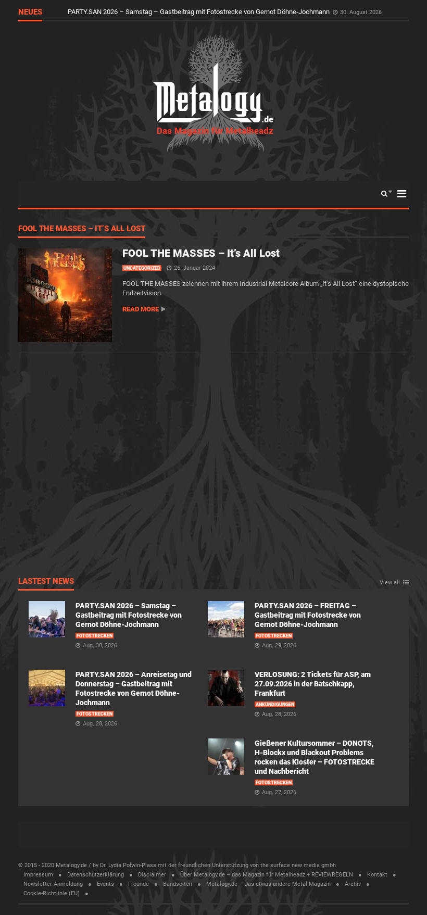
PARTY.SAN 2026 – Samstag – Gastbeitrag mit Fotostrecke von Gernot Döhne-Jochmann (199, 12)
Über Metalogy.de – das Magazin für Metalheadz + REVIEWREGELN (266, 874)
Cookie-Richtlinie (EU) (51, 893)
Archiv (353, 884)
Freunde (138, 884)
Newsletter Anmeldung (53, 884)
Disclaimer (152, 874)
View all (390, 583)
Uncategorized (141, 268)
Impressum (38, 874)
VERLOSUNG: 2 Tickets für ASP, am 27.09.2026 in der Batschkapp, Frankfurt (313, 683)
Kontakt (377, 874)
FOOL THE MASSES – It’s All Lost (81, 229)
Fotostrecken (94, 635)
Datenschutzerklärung (95, 874)
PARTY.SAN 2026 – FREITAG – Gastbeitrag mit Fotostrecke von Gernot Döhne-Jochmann (308, 615)
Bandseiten (177, 884)
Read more (140, 309)
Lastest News (46, 582)
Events (105, 884)
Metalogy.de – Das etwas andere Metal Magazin (268, 884)
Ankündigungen (275, 704)
